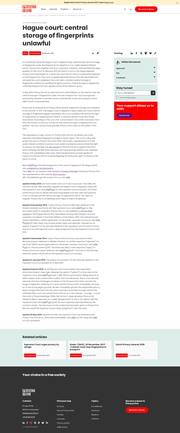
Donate (60, 406)
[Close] (177, 3)
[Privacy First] (29, 8)
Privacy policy (131, 97)
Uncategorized (35, 53)
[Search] (125, 9)
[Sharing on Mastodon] (145, 53)
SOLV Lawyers (59, 174)
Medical (95, 414)
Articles (60, 414)
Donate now (124, 115)
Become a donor (146, 9)
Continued (120, 78)
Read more (108, 2)
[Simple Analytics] (30, 426)
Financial (95, 410)
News (43, 9)
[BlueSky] (43, 423)
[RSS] (47, 423)
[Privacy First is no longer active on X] (31, 423)
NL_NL (130, 9)
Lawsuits (53, 9)
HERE (30, 165)
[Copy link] (155, 53)
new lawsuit (54, 147)
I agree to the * (127, 97)
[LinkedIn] (23, 423)
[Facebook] (27, 423)
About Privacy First (65, 410)
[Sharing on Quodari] (141, 53)
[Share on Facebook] (136, 53)
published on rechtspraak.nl (40, 168)
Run (117, 73)
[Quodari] (35, 423)
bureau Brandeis (70, 171)
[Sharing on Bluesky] (150, 53)
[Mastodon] (39, 423)
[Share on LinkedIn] (131, 53)
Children (95, 419)
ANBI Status (62, 427)
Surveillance (96, 406)
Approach (120, 68)
